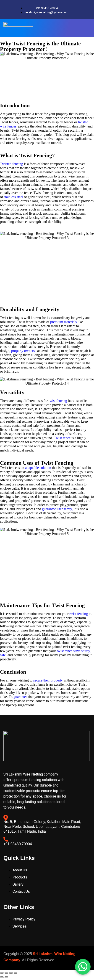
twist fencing (58, 401)
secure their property (48, 680)
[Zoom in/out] (2, 973)
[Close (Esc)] (15, 973)
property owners (23, 351)
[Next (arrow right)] (6, 977)
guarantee (20, 697)
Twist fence (62, 438)
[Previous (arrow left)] (2, 977)
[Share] (11, 973)
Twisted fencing (11, 164)
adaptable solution (38, 468)
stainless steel (13, 197)
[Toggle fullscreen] (6, 973)
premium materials (63, 322)
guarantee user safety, (57, 509)
